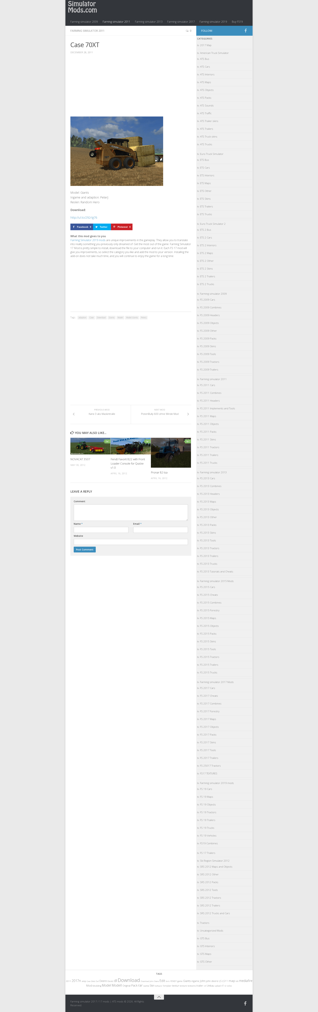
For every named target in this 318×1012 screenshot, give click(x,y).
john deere (212, 981)
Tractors (204, 922)
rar (140, 985)
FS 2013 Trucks (208, 563)
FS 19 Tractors (208, 812)
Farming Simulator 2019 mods (88, 240)
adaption (82, 317)
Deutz (110, 981)
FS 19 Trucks (207, 827)
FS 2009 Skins (208, 346)
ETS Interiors (207, 175)
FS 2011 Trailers (209, 455)
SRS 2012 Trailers (210, 905)
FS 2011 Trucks (208, 462)
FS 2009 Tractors (209, 361)
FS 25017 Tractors (210, 765)
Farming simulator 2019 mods (217, 783)
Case (91, 317)
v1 (222, 985)
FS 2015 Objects (209, 625)
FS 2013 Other (208, 517)
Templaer (167, 985)
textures (192, 985)
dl (115, 980)
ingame (195, 981)
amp (84, 981)
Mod (89, 985)
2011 (68, 981)
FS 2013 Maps (208, 501)
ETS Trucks (206, 214)
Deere (103, 981)
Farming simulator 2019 (213, 21)
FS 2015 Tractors (209, 657)
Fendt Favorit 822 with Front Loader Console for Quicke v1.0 (128, 463)
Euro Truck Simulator (211, 154)
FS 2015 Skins (208, 641)
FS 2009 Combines (210, 307)
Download (101, 317)
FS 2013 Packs (208, 524)
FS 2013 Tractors (209, 548)
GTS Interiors (207, 946)
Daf (97, 981)
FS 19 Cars (206, 789)
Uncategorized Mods (211, 930)
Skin (152, 985)
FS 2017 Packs (208, 734)
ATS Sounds (207, 105)
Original (127, 985)
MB (237, 981)
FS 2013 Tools (208, 540)
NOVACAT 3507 (80, 459)
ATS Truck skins (208, 136)
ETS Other (206, 191)
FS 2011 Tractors (209, 447)
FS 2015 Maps (208, 618)
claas (93, 981)
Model (120, 317)
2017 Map (206, 45)
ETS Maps (205, 183)
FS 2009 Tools (208, 354)
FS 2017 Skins (208, 742)
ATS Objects (207, 90)
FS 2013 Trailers (209, 556)
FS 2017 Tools (208, 750)
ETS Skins (205, 198)
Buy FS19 (237, 21)
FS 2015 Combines (210, 602)
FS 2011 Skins (208, 439)
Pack (134, 985)
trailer (199, 985)
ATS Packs (205, 97)
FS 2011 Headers (210, 400)
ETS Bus (204, 159)
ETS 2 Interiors (208, 245)
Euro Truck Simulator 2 (213, 223)
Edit (162, 980)
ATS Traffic (206, 113)
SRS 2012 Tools (209, 890)
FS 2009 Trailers (209, 369)
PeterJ (143, 317)
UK (205, 986)
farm (168, 981)
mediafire (245, 980)
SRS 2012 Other (209, 874)
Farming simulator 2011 (116, 21)
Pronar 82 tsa (159, 472)
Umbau (210, 985)
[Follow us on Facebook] (246, 31)
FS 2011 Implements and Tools (217, 408)
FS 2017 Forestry (209, 711)
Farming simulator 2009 (84, 21)
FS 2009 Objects (209, 323)
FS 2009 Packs (208, 338)
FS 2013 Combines (210, 486)
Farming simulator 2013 (148, 21)
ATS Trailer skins (209, 121)
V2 (225, 986)
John (202, 981)
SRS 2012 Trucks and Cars (215, 913)
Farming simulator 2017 (181, 21)
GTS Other (206, 961)
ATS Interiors (207, 74)
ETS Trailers (206, 206)
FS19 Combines (209, 843)
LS (220, 981)
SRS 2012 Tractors (210, 897)
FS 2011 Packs (208, 431)
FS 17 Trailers (207, 853)
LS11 (225, 981)
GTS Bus (205, 938)
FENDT (173, 981)
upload (218, 985)
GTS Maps (205, 953)
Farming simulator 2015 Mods (217, 581)
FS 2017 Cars (207, 688)
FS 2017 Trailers (209, 757)
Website (78, 535)
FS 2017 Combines (210, 703)
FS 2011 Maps (208, 416)
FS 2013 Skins (208, 532)
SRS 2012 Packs (209, 882)
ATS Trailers (206, 128)
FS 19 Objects (208, 804)
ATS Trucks (206, 144)
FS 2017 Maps (208, 719)
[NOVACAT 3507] (90, 446)
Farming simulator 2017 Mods (217, 682)
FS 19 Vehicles (208, 835)
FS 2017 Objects (209, 726)
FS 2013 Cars (207, 478)
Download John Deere (150, 981)
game (180, 981)
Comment (79, 501)
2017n (76, 980)
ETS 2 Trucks (207, 284)
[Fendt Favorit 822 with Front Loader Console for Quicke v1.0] (131, 446)
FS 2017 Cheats (209, 695)
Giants (111, 317)
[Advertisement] (130, 88)
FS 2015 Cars (207, 587)
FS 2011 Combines (210, 392)
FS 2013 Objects (209, 509)
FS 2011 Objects (209, 424)
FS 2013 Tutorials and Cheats (216, 571)
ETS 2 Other (207, 260)
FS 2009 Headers (210, 315)
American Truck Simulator (214, 53)
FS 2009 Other (208, 330)
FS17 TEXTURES (208, 773)
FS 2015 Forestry (209, 610)
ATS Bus (204, 58)
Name (78, 523)
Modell (117, 985)
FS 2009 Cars (207, 299)
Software (158, 986)
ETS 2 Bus (205, 229)
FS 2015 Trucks (208, 672)
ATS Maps (205, 82)
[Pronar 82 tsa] (171, 453)
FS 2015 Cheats (209, 594)
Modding (97, 985)
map (232, 981)
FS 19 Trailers (207, 820)
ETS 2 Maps (206, 253)
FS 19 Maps (206, 796)
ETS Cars (205, 167)
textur (175, 985)
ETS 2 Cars (206, 237)
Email (137, 523)
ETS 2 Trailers (207, 276)
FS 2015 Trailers (209, 664)
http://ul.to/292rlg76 (83, 217)
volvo (229, 985)
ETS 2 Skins (206, 268)
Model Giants (132, 317)
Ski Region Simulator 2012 (215, 860)
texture (183, 985)
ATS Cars (205, 66)
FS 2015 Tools (208, 649)
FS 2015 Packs (208, 633)
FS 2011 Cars (207, 385)
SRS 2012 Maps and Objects (216, 866)
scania (146, 985)
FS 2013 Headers (210, 493)
